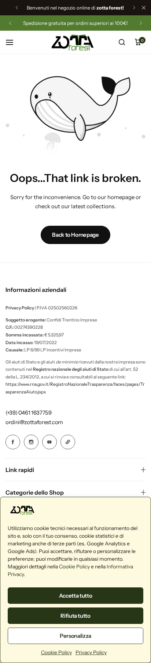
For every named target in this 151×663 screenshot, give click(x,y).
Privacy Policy (91, 652)
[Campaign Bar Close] (143, 7)
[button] (16, 7)
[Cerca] (121, 42)
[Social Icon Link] (12, 442)
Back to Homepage (75, 234)
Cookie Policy (74, 566)
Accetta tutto (75, 595)
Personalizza (75, 635)
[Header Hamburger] (13, 42)
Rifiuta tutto (75, 615)
